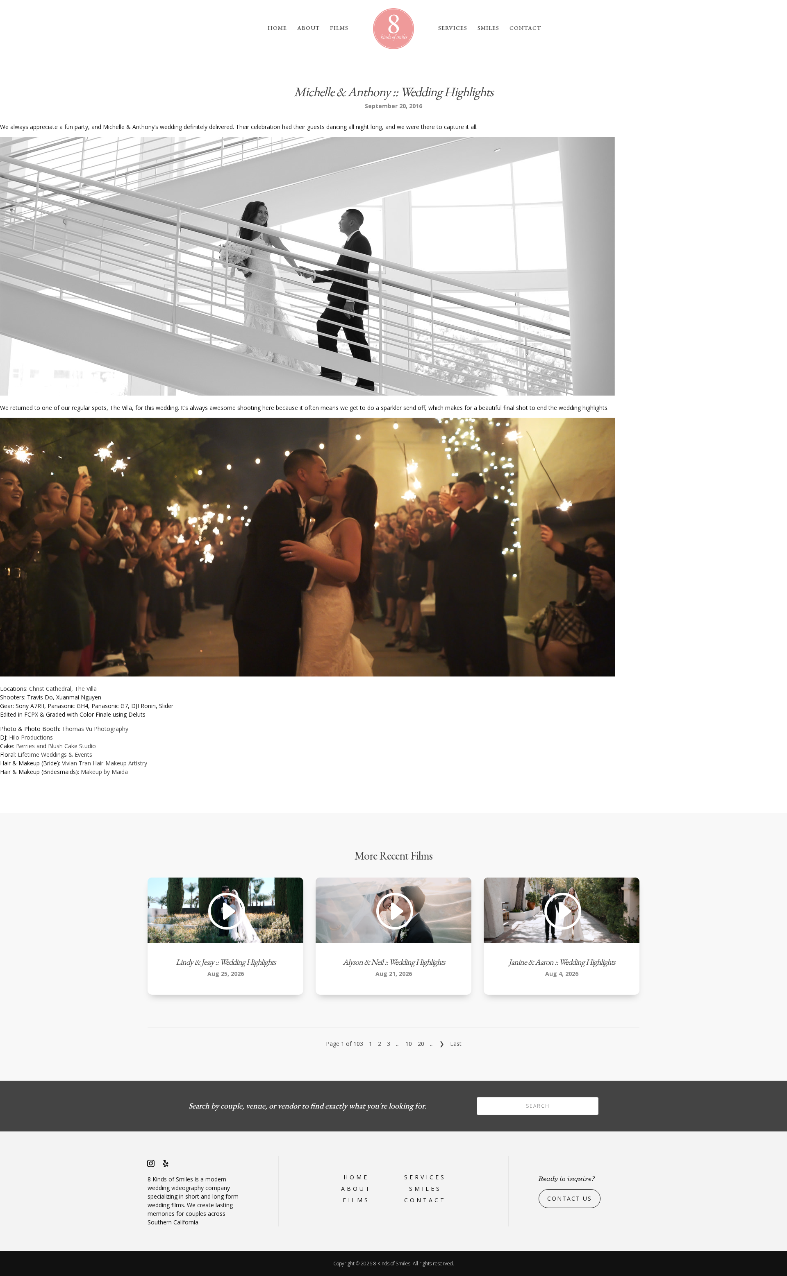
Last (456, 1043)
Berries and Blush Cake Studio (56, 746)
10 (408, 1043)
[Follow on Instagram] (150, 1163)
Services (452, 28)
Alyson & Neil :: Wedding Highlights (394, 962)
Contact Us (569, 1198)
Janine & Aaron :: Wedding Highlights (562, 962)
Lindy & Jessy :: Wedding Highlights (225, 962)
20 (421, 1043)
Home (277, 28)
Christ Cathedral (50, 688)
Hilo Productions (31, 737)
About (308, 28)
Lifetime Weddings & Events (55, 754)
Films (339, 28)
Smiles (488, 28)
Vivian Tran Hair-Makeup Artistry (104, 763)
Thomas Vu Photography (95, 729)
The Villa (86, 688)
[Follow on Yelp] (165, 1163)
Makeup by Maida (104, 772)
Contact (525, 28)
